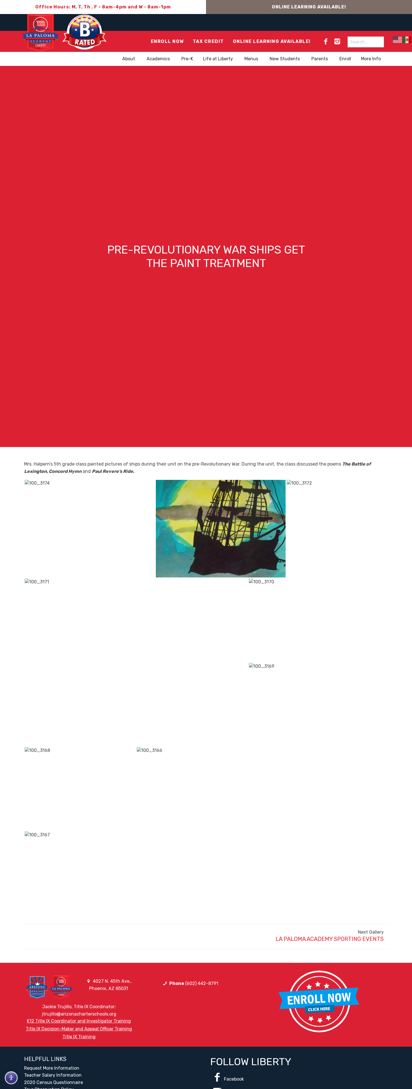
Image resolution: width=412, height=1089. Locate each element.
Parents (319, 58)
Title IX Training (79, 1036)
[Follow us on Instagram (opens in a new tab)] (337, 41)
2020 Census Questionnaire (53, 1082)
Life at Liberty (218, 58)
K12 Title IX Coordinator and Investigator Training (79, 1021)
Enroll (345, 58)
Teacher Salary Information (53, 1075)
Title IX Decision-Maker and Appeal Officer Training (79, 1029)
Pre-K (187, 58)
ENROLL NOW (167, 41)
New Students (285, 58)
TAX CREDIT (208, 41)
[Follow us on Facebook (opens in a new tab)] (325, 41)
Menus (251, 58)
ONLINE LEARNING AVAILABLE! (309, 7)
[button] (89, 528)
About (128, 58)
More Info (371, 58)
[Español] (407, 39)
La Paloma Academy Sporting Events (330, 939)
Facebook (234, 1079)
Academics (158, 58)
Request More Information (51, 1068)
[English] (397, 39)
